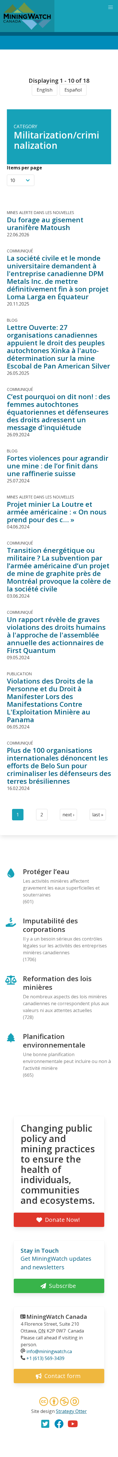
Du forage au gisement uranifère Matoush (45, 223)
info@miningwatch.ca (49, 1351)
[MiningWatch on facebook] (59, 1424)
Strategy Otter (71, 1411)
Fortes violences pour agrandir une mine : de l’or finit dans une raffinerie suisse (57, 465)
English (44, 90)
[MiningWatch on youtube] (72, 1424)
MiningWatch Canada (56, 1317)
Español (73, 90)
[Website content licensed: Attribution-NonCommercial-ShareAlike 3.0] (59, 1402)
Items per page (24, 168)
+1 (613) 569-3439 (45, 1358)
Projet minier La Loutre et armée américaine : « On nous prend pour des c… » (57, 511)
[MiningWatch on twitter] (45, 1424)
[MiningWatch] (27, 16)
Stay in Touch (40, 1250)
